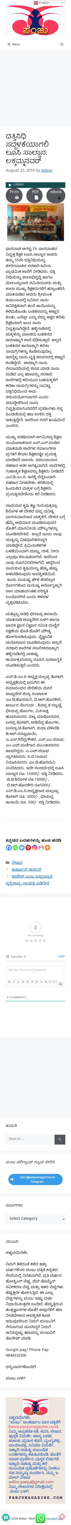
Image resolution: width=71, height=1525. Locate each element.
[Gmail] (41, 847)
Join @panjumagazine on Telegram (37, 1179)
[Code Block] (41, 981)
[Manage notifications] (62, 1517)
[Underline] (18, 981)
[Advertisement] (35, 90)
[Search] (60, 1140)
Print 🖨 (14, 195)
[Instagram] (34, 847)
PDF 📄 (35, 195)
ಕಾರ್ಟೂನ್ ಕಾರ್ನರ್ (26, 870)
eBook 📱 (56, 195)
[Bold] (9, 981)
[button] (62, 45)
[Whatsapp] (15, 847)
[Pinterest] (28, 847)
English (43, 2)
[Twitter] (22, 847)
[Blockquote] (36, 981)
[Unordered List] (32, 981)
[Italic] (14, 981)
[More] (47, 847)
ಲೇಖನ (17, 863)
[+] (55, 981)
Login (61, 957)
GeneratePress (53, 1519)
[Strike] (23, 981)
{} (50, 981)
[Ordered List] (27, 981)
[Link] (45, 981)
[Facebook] (9, 847)
